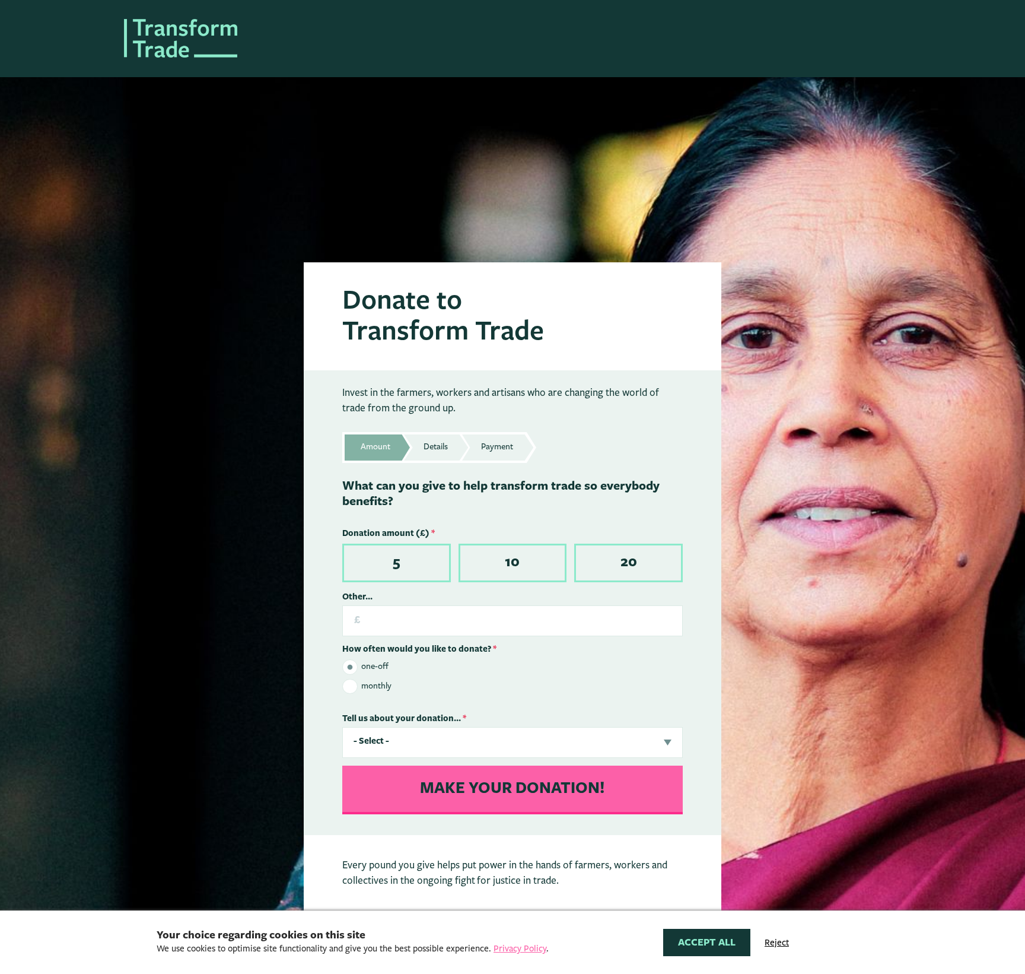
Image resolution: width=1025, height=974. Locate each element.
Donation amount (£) (388, 533)
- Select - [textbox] (371, 741)
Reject (777, 942)
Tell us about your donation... (404, 718)
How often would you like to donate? (419, 649)
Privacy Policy (520, 948)
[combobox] (512, 742)
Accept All (707, 942)
